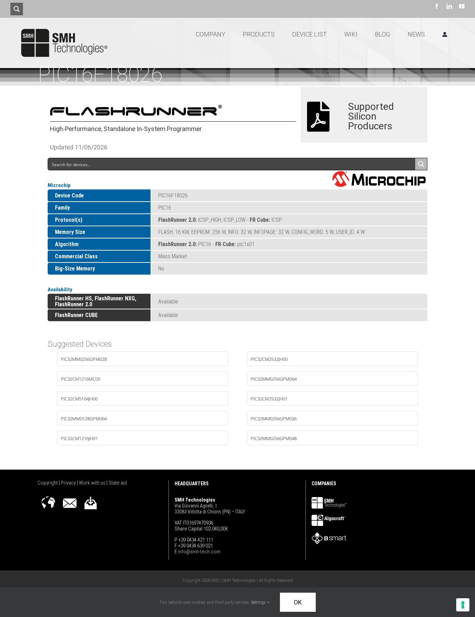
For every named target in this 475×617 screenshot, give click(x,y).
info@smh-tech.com (198, 552)
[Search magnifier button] (16, 9)
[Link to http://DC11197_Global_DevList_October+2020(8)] (318, 117)
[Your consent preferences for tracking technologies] (462, 604)
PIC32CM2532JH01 (269, 399)
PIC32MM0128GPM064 (84, 418)
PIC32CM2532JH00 (269, 359)
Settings (259, 602)
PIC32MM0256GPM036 (274, 418)
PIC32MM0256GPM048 (274, 438)
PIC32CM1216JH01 (79, 438)
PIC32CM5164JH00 (79, 399)
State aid (117, 483)
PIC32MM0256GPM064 (274, 379)
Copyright (48, 483)
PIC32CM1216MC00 (80, 379)
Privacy (69, 483)
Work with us (92, 483)
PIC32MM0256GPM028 (84, 359)
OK (298, 602)
